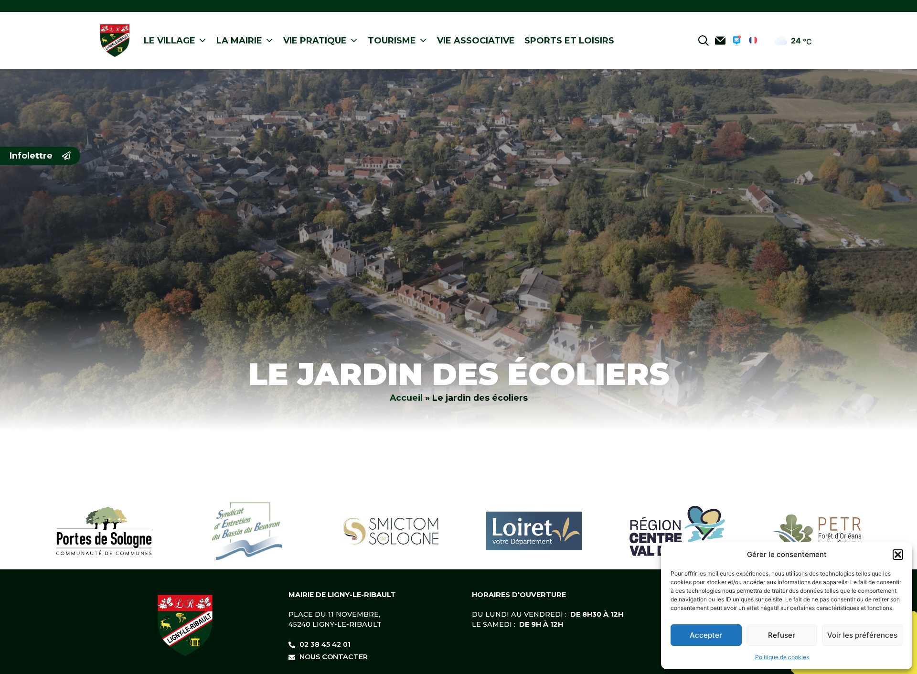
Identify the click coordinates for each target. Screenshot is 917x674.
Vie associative (476, 40)
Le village (169, 40)
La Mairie (239, 40)
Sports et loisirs (569, 40)
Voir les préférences (862, 635)
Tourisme (392, 40)
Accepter (706, 635)
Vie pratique (315, 40)
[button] (898, 554)
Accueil (406, 398)
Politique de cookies (782, 657)
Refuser (781, 635)
